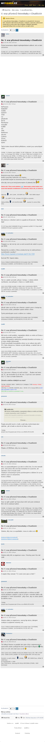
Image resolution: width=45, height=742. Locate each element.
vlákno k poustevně (13, 539)
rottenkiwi (8, 562)
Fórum (26, 5)
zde (22, 186)
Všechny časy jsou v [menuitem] (34, 717)
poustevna (4, 539)
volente (8, 95)
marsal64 (10, 519)
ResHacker (9, 633)
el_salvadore (9, 233)
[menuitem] (17, 10)
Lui (7, 164)
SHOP (30, 5)
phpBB (17, 723)
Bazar (34, 5)
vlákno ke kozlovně (12, 537)
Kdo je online (5, 712)
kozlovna (3, 537)
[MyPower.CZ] (9, 3)
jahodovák (4, 396)
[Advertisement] (22, 75)
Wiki (39, 5)
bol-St (2, 544)
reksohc (3, 455)
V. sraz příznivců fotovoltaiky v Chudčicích (21, 13)
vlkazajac (8, 361)
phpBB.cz (26, 727)
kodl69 (3, 268)
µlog (43, 5)
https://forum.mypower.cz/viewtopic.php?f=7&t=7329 (18, 254)
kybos (7, 34)
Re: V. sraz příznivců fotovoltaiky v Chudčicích (21, 40)
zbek (2, 208)
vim (2, 436)
